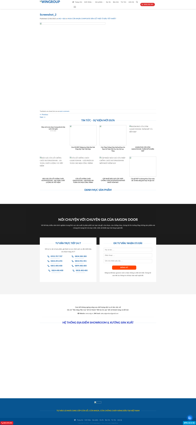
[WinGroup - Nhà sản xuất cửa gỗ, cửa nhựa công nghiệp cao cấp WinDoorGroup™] (54, 4)
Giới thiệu (87, 2)
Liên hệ (131, 2)
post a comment (64, 111)
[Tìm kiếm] (137, 2)
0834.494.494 (7, 423)
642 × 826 (62, 18)
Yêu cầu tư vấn (190, 423)
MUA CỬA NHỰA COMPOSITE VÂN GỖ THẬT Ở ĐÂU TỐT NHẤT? (92, 18)
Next (42, 117)
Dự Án (108, 2)
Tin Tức (123, 2)
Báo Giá (116, 2)
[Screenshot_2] (72, 64)
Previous (44, 114)
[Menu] (74, 7)
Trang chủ (78, 2)
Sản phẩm (98, 2)
